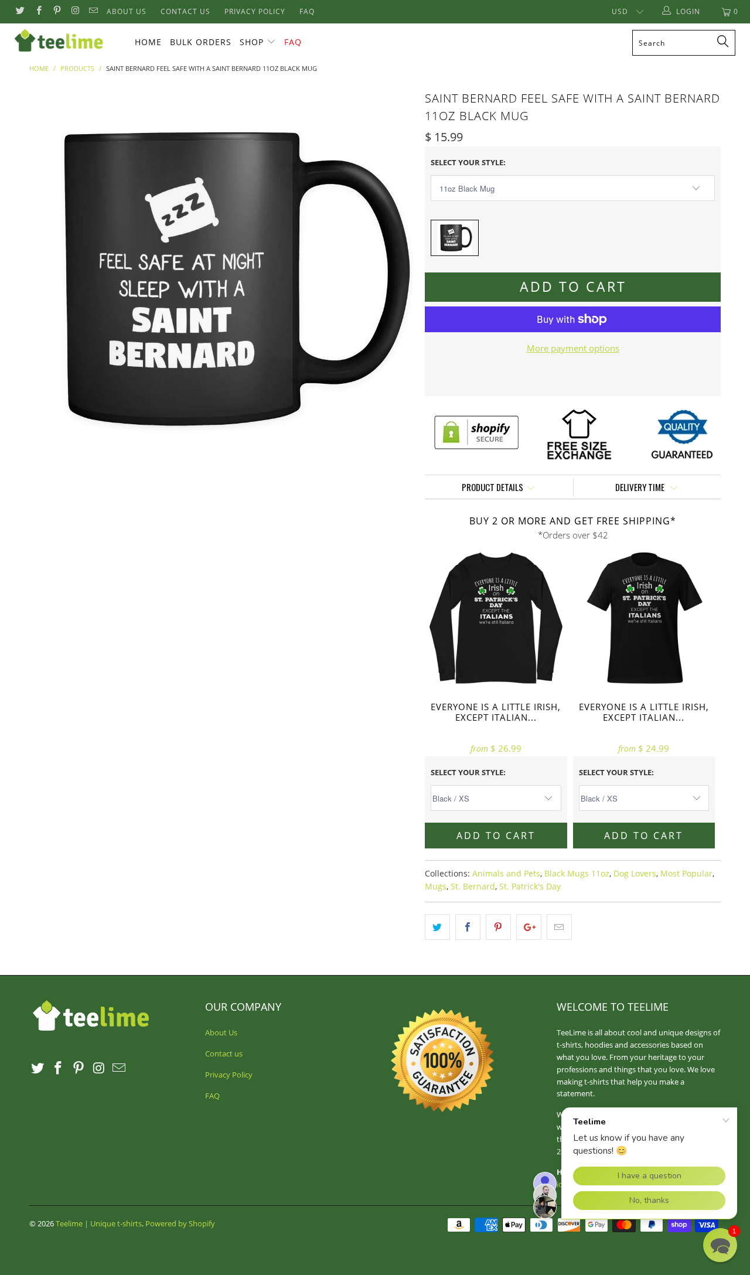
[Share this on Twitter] (437, 927)
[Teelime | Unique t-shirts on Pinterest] (57, 11)
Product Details (492, 486)
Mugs (435, 886)
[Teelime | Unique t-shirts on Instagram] (75, 11)
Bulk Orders (200, 41)
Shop (252, 41)
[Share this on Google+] (528, 927)
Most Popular (686, 873)
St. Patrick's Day (530, 886)
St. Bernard (473, 886)
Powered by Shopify (180, 1223)
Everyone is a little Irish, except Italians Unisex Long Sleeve (496, 619)
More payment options (573, 348)
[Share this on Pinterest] (498, 927)
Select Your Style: (468, 162)
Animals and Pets (506, 873)
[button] (720, 1245)
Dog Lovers (634, 873)
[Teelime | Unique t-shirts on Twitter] (20, 11)
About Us (126, 11)
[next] (392, 279)
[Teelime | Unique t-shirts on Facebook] (38, 11)
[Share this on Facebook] (467, 927)
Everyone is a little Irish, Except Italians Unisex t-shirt (644, 619)
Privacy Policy (254, 11)
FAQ (307, 11)
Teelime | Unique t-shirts (99, 1223)
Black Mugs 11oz (576, 873)
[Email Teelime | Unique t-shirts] (93, 11)
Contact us (185, 11)
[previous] (50, 279)
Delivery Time (640, 486)
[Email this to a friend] (559, 927)
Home (148, 41)
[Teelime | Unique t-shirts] (66, 41)
